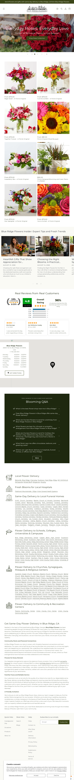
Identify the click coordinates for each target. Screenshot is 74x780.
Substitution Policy (32, 751)
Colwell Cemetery (62, 504)
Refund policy (32, 746)
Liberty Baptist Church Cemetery (42, 521)
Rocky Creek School (61, 556)
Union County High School (29, 560)
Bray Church (40, 576)
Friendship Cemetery (22, 515)
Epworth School (31, 544)
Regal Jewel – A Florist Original (15, 99)
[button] (4, 9)
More (37, 458)
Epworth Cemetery (43, 513)
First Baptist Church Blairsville (54, 586)
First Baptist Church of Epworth (35, 590)
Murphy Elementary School (38, 554)
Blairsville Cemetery (34, 502)
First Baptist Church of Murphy (57, 590)
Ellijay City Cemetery (29, 513)
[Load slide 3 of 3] (37, 54)
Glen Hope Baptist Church (38, 594)
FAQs (30, 721)
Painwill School (30, 556)
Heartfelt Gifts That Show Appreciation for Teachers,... (17, 260)
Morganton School (49, 552)
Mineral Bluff (27, 482)
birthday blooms (45, 663)
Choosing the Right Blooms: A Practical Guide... (48, 260)
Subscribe (64, 722)
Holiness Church (26, 598)
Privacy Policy (62, 771)
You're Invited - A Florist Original (48, 221)
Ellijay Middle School (56, 542)
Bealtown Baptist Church (42, 574)
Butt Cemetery (47, 502)
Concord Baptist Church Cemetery (27, 506)
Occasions (8, 727)
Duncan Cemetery (28, 511)
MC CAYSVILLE (63, 480)
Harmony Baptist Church (23, 596)
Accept (36, 775)
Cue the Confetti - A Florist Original (49, 99)
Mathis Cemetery (21, 523)
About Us (7, 735)
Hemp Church (37, 596)
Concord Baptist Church (23, 582)
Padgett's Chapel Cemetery (38, 525)
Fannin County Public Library (35, 546)
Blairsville (18, 480)
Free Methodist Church (59, 592)
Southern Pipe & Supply (40, 558)
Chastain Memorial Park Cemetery (27, 504)
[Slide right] (41, 284)
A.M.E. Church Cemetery (23, 500)
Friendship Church (21, 594)
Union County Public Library (49, 560)
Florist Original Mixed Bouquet (47, 139)
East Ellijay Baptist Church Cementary (48, 511)
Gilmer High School (41, 550)
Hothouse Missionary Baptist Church (44, 598)
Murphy (43, 482)
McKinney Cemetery (35, 523)
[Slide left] (33, 284)
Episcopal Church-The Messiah (50, 584)
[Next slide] (42, 54)
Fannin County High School (47, 544)
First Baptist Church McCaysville (41, 588)
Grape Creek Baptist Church (58, 594)
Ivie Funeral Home (36, 519)
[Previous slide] (28, 54)
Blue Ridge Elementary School (26, 537)
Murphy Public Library (56, 554)
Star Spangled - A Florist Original (16, 221)
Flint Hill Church (44, 592)
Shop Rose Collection (37, 38)
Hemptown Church (49, 596)
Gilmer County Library (26, 550)
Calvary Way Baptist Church (30, 578)
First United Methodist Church (26, 592)
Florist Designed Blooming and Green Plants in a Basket (52, 180)
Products (7, 731)
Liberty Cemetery (62, 521)
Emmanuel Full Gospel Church (26, 584)
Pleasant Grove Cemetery (58, 525)
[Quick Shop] (57, 8)
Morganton (36, 482)
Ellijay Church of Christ (60, 582)
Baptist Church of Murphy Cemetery (47, 500)
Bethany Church (57, 574)
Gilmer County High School (38, 548)
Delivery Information (32, 737)
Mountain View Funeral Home (53, 523)
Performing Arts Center (45, 556)
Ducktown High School (37, 539)
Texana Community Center (25, 611)
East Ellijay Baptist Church (42, 582)
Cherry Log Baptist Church (50, 578)
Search (18, 721)
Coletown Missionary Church (58, 580)
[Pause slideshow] (46, 54)
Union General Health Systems (47, 491)
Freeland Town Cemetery (59, 513)
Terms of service (31, 758)
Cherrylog (33, 480)
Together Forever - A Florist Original (17, 139)
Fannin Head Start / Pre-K (54, 546)
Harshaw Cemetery (28, 517)
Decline (56, 775)
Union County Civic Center (46, 611)
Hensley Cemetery (42, 517)
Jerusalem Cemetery (51, 519)
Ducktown (41, 480)
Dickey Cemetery (56, 508)
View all (70, 232)
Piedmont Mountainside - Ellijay (25, 491)
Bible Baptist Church (28, 576)
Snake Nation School (22, 558)
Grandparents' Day (9, 722)
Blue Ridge (26, 480)
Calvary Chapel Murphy (54, 576)
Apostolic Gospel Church (23, 574)
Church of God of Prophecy (37, 580)
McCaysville (19, 482)
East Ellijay (48, 480)
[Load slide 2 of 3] (34, 54)
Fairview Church (38, 586)
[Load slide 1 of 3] (32, 54)
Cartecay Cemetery (61, 502)
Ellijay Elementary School (40, 542)
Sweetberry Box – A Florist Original (17, 179)
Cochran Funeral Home (47, 504)
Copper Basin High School (50, 537)
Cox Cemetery (28, 508)
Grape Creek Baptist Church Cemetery (43, 515)
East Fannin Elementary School (57, 539)
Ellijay (55, 480)
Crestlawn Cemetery (41, 508)
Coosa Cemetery (46, 506)
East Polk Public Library (23, 542)
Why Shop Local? (31, 730)
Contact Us (31, 725)
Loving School (36, 552)
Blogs (18, 725)
